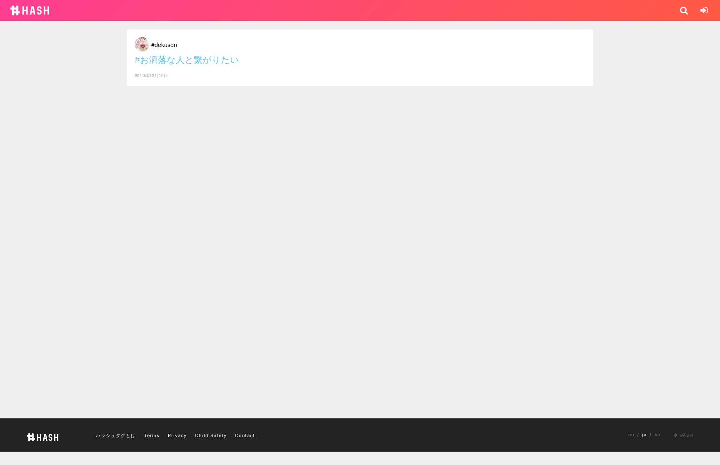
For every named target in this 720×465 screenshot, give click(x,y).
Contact (245, 435)
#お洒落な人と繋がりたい (187, 60)
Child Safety (211, 435)
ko (658, 435)
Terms (152, 435)
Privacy (177, 435)
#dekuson (164, 44)
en (631, 435)
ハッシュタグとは (116, 435)
